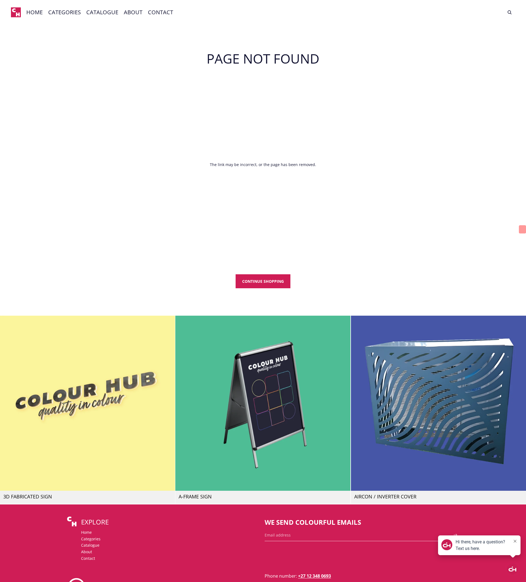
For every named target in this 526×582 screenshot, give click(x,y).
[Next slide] (167, 403)
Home (86, 532)
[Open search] (510, 12)
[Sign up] (455, 535)
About (86, 551)
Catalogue (90, 545)
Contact (88, 558)
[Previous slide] (8, 403)
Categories (91, 538)
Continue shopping (263, 281)
